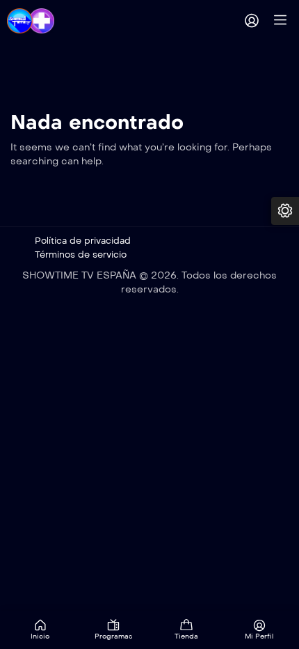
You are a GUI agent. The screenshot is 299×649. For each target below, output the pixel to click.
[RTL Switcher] (285, 211)
